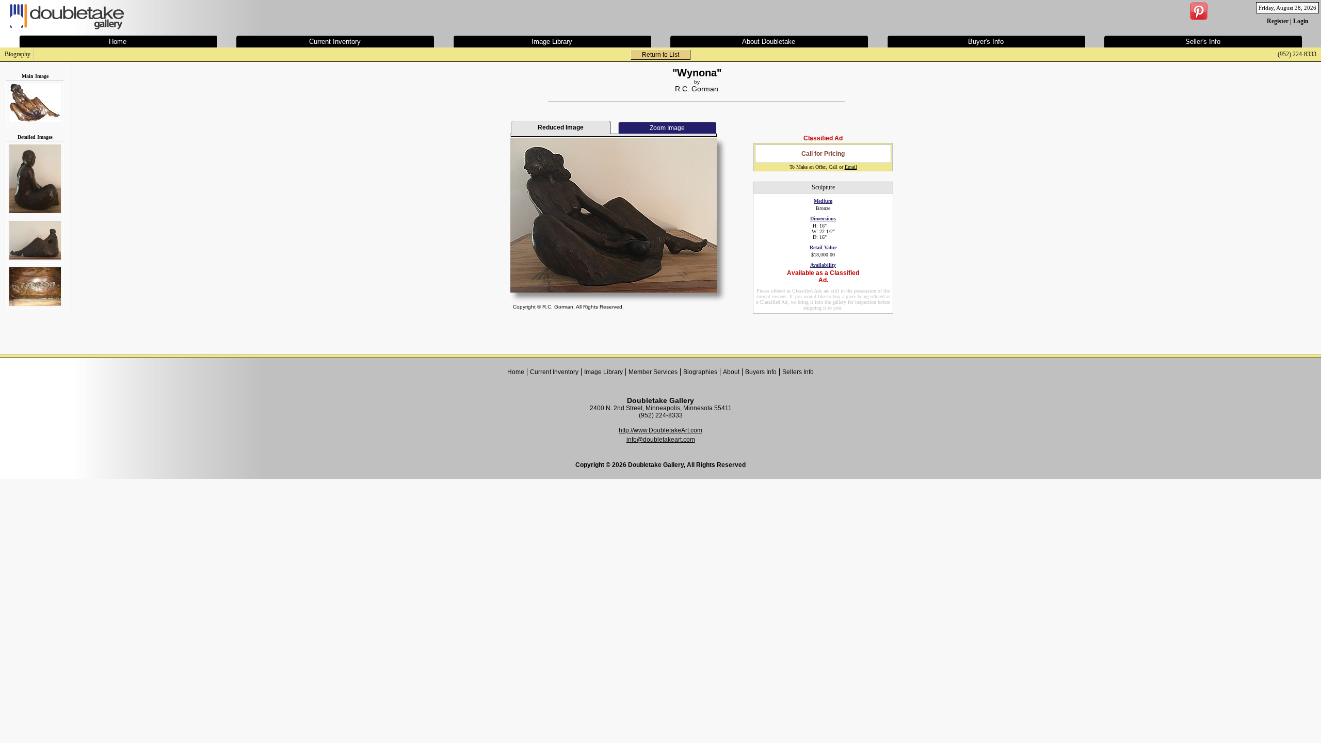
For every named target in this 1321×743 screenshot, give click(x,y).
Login (1301, 21)
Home (515, 372)
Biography (17, 54)
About (731, 372)
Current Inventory (554, 372)
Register (1277, 21)
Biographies (700, 372)
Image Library (603, 372)
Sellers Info (798, 372)
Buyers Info (761, 372)
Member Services (653, 372)
